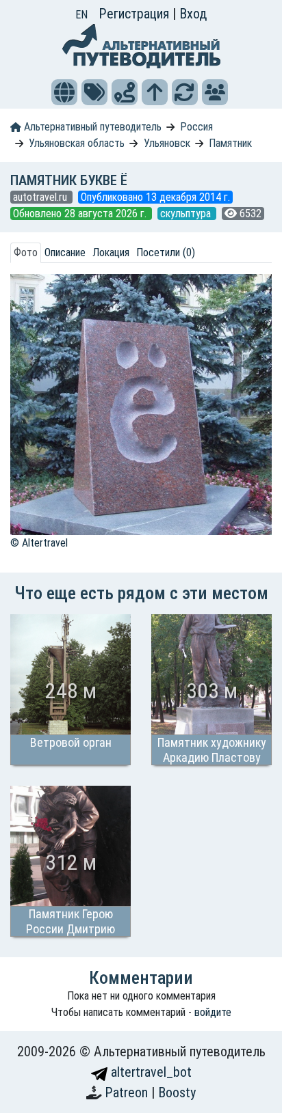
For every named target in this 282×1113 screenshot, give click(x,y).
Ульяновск (167, 143)
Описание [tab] (65, 252)
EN (81, 14)
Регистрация (135, 13)
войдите (212, 1012)
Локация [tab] (110, 252)
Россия (196, 126)
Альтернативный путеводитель (91, 126)
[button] (64, 92)
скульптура (187, 213)
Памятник (230, 143)
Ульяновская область (77, 143)
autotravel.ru (41, 197)
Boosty (177, 1092)
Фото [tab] (26, 252)
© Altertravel (39, 542)
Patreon (128, 1092)
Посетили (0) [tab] (165, 252)
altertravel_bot (149, 1072)
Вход (193, 13)
